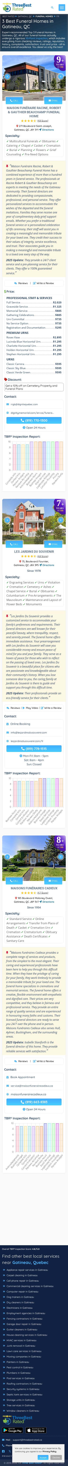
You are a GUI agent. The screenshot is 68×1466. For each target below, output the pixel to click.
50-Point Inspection (37, 38)
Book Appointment (22, 1077)
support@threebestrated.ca (27, 1439)
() (42, 120)
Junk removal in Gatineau (20, 1345)
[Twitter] (10, 1451)
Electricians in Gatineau (19, 1307)
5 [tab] (39, 536)
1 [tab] (29, 92)
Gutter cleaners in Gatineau (21, 1329)
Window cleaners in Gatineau (22, 1410)
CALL (15, 100)
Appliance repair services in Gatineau (27, 1269)
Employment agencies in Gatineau (25, 1313)
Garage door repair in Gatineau (23, 1324)
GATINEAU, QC (25, 16)
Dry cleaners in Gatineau (20, 1302)
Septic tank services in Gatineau (24, 1394)
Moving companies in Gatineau (23, 1356)
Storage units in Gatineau (20, 1400)
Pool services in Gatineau (20, 1378)
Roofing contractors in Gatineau (24, 1383)
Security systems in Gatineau (22, 1389)
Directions (47, 129)
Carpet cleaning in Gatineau (22, 1275)
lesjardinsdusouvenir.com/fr (27, 741)
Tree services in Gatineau (20, 1405)
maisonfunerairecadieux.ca (28, 1094)
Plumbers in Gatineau (18, 1372)
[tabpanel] (34, 78)
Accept (43, 1457)
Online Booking (20, 724)
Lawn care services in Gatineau (23, 1351)
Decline (56, 1457)
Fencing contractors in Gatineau (24, 1318)
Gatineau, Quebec (30, 1262)
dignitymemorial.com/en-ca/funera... (32, 412)
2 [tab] (32, 92)
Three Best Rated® (32, 1462)
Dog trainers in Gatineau (20, 1297)
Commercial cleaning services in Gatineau (30, 1286)
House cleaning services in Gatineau (26, 1334)
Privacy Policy (49, 1451)
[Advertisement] (34, 1211)
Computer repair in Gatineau (22, 1291)
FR (57, 16)
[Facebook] (3, 1451)
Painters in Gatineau (17, 1362)
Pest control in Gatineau (19, 1367)
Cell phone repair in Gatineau (22, 1280)
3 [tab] (35, 92)
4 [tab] (37, 92)
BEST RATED (8, 16)
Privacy (7, 1456)
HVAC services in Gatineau (21, 1340)
